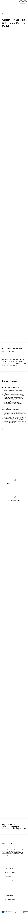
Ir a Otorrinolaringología (9, 862)
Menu (5, 2)
